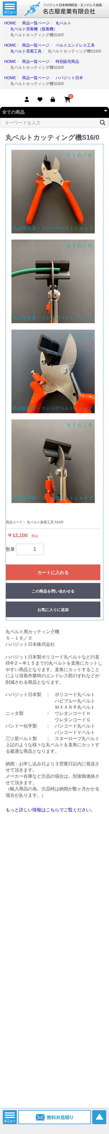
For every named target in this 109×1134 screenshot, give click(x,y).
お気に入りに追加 (53, 609)
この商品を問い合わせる (53, 591)
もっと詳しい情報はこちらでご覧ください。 (50, 809)
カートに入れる (53, 572)
